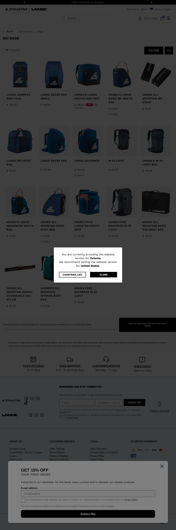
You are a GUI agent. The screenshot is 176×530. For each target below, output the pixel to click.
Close (104, 274)
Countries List (72, 274)
